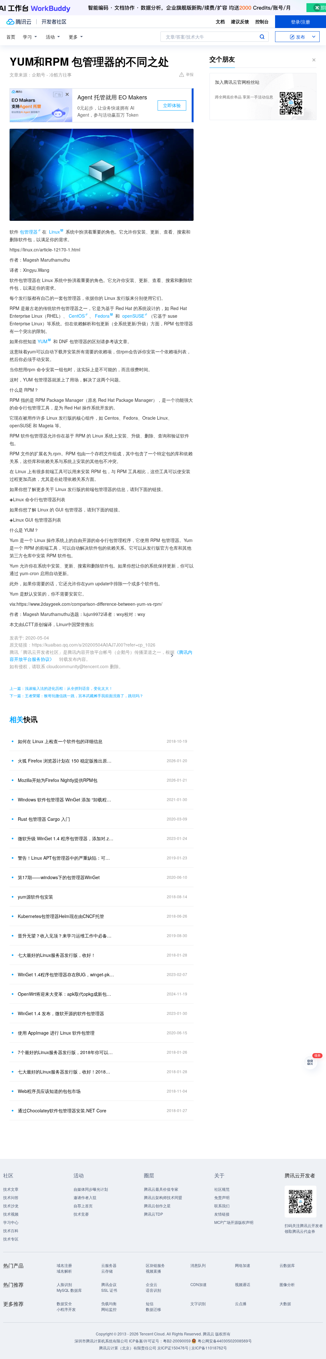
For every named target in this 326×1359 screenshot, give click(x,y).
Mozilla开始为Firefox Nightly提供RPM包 (57, 780)
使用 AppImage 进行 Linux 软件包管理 (56, 1033)
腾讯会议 (109, 1284)
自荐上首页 (83, 1205)
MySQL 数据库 (69, 1290)
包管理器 (29, 231)
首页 (10, 36)
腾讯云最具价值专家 (161, 1189)
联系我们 (222, 1205)
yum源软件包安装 (35, 896)
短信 (149, 1303)
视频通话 (242, 1284)
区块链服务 (155, 1265)
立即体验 (172, 105)
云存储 (107, 1271)
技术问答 (10, 1197)
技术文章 (10, 1189)
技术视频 (10, 1214)
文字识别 (198, 1303)
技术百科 (10, 1230)
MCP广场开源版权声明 (233, 1222)
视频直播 (153, 1271)
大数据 (285, 1303)
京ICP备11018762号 (209, 1347)
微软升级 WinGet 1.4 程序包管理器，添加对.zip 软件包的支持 (66, 838)
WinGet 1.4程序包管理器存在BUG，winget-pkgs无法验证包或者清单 (66, 974)
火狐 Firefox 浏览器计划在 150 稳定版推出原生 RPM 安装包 (66, 760)
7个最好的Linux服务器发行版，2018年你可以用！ (66, 1052)
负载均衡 (109, 1303)
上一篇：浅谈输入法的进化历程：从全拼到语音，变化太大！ (61, 688)
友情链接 (222, 1214)
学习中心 (10, 1222)
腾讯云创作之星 (157, 1205)
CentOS (77, 316)
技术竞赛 (81, 1214)
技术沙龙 (10, 1205)
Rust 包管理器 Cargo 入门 (44, 819)
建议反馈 (240, 21)
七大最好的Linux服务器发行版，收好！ (57, 955)
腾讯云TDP (153, 1214)
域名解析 (64, 1271)
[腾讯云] (18, 22)
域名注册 (64, 1265)
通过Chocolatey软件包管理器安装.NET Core (62, 1110)
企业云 (151, 1284)
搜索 (262, 36)
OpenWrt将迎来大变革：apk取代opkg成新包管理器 (66, 994)
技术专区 (10, 1238)
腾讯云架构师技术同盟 (163, 1197)
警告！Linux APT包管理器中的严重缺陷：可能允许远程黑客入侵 (66, 858)
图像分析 (287, 1284)
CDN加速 (198, 1284)
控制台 (262, 21)
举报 (190, 74)
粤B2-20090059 (177, 1340)
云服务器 (109, 1265)
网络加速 (242, 1265)
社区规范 (222, 1189)
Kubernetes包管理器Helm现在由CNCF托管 (61, 916)
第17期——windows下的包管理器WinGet (59, 877)
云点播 (240, 1303)
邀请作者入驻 (85, 1197)
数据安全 (64, 1303)
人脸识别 (64, 1284)
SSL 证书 (109, 1290)
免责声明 (222, 1197)
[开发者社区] (54, 21)
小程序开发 (66, 1309)
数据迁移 (153, 1309)
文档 (220, 21)
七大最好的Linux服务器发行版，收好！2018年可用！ (66, 1071)
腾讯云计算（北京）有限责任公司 (127, 1347)
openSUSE (133, 316)
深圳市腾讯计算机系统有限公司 (101, 1340)
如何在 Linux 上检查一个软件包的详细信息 (60, 741)
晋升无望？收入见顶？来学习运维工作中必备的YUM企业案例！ (66, 935)
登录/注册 (300, 21)
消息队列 (198, 1265)
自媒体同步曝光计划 (91, 1189)
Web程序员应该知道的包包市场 (49, 1091)
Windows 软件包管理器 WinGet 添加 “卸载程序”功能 (66, 799)
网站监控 (109, 1309)
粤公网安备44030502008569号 (225, 1340)
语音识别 (153, 1290)
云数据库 (287, 1265)
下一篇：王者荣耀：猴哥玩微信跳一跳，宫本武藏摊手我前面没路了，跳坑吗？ (76, 695)
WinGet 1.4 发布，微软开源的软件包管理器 (61, 1013)
